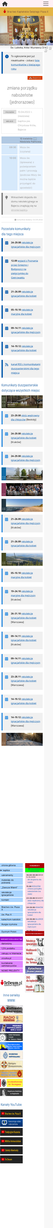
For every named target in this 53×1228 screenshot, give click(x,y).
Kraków (39, 907)
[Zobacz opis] (22, 409)
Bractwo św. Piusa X (10, 908)
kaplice (6, 870)
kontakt (5, 900)
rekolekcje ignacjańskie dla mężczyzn (34, 924)
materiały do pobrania (7, 881)
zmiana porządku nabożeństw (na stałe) (35, 891)
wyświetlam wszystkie (35, 870)
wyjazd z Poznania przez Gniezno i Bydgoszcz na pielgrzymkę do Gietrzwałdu (24, 269)
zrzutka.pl (6, 958)
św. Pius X (6, 914)
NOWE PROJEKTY (10, 970)
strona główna (8, 865)
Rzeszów (36, 886)
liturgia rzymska (9, 924)
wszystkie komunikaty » (35, 933)
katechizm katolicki (10, 919)
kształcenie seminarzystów (9, 964)
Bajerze (39, 919)
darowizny (6, 943)
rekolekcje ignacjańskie (7, 893)
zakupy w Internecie (11, 953)
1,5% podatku (8, 948)
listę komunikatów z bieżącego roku (25, 65)
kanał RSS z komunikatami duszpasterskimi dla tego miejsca (25, 368)
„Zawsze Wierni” (9, 887)
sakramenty (7, 875)
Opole (35, 931)
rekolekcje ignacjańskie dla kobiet (34, 912)
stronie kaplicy (19, 210)
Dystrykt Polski (8, 931)
